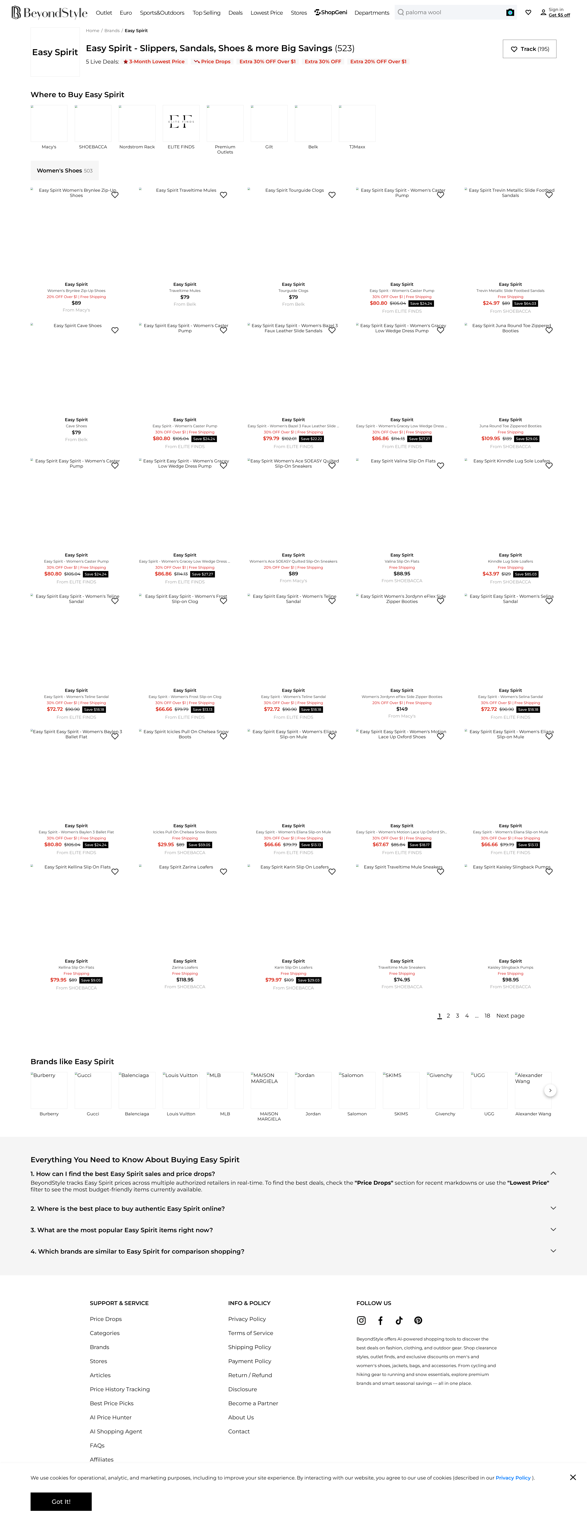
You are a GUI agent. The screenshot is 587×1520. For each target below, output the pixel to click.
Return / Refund (250, 1375)
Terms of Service (250, 1333)
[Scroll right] (550, 1090)
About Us (241, 1417)
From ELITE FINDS (402, 311)
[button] (510, 12)
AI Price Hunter (111, 1417)
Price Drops (106, 1319)
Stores (98, 1361)
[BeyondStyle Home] (49, 13)
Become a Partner (253, 1403)
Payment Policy (249, 1361)
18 (487, 1015)
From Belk (185, 304)
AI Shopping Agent (116, 1431)
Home (92, 30)
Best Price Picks (112, 1403)
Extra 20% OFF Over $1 (378, 61)
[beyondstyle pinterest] (418, 1320)
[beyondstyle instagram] (361, 1320)
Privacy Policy (247, 1319)
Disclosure (242, 1389)
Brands (112, 30)
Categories (105, 1333)
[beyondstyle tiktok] (399, 1320)
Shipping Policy (249, 1347)
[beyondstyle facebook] (380, 1320)
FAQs (97, 1445)
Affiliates (102, 1459)
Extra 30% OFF (323, 61)
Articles (100, 1375)
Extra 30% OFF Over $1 (268, 61)
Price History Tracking (120, 1389)
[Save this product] (115, 195)
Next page (510, 1015)
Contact (239, 1431)
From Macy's (76, 310)
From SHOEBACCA (510, 311)
